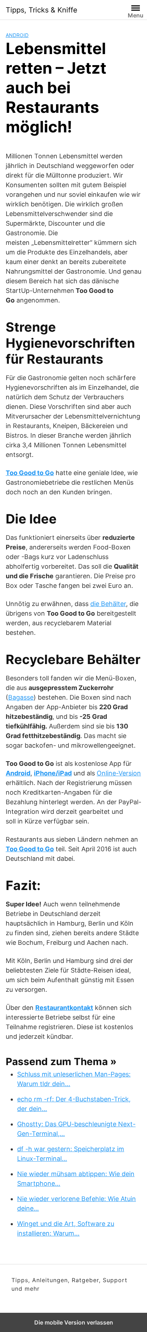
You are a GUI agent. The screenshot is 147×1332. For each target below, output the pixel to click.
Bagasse (21, 697)
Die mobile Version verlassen (73, 1322)
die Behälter (108, 603)
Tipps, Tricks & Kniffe (41, 10)
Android (17, 35)
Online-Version (119, 773)
